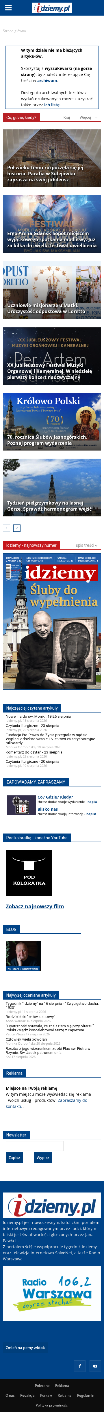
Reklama (62, 1385)
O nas (10, 1395)
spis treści (85, 545)
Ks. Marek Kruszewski (23, 969)
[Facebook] (80, 1366)
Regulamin (85, 1395)
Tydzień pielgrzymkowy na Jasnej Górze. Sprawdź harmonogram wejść (49, 506)
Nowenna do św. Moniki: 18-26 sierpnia (38, 716)
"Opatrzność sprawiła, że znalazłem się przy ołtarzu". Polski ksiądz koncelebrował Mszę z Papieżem (50, 1028)
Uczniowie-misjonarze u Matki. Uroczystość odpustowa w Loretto (46, 308)
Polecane (42, 1385)
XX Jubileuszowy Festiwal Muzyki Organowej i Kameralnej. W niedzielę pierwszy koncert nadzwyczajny (49, 371)
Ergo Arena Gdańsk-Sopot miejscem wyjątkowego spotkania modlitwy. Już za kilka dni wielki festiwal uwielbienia (52, 239)
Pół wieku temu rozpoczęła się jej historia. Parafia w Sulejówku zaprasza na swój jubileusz (45, 174)
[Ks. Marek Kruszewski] (23, 962)
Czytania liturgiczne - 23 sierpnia (32, 725)
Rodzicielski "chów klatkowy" (30, 1017)
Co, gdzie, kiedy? (21, 117)
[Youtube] (95, 1366)
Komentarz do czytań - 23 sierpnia (34, 752)
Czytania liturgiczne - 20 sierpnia (32, 761)
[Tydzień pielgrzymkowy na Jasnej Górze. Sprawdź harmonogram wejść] (52, 487)
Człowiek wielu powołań (26, 1039)
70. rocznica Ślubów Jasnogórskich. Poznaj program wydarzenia (47, 440)
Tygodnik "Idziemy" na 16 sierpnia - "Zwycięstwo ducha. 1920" (52, 1005)
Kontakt (46, 1395)
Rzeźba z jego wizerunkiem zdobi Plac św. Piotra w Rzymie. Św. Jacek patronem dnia (48, 1050)
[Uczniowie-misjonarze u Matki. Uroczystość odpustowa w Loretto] (52, 290)
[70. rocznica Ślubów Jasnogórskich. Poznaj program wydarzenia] (52, 422)
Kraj (67, 117)
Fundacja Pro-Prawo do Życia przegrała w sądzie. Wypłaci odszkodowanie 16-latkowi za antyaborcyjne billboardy (50, 739)
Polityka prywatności (52, 1405)
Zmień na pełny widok (25, 1347)
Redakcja (27, 1395)
